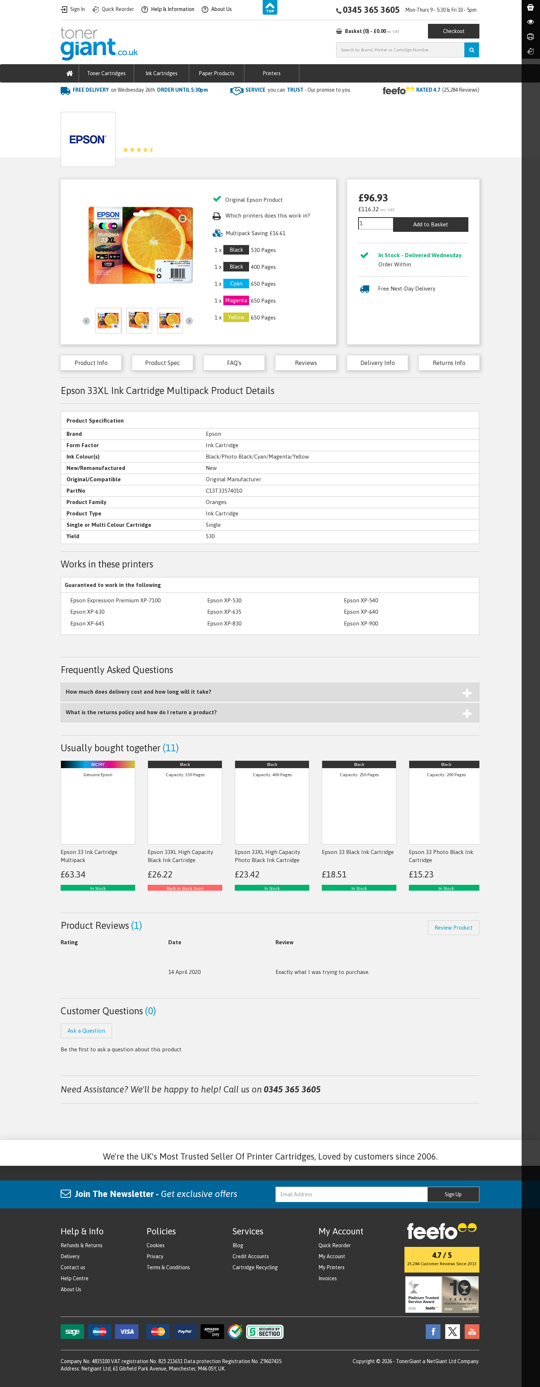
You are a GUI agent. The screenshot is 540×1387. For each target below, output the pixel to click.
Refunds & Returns (81, 1245)
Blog (238, 1245)
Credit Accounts (251, 1256)
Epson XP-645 (87, 623)
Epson (137, 105)
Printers (272, 73)
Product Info (91, 362)
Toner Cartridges (106, 73)
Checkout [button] (454, 31)
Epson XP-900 (361, 623)
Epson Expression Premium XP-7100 (115, 600)
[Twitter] (451, 1331)
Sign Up (453, 1194)
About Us (71, 1289)
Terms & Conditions (168, 1267)
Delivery (70, 1256)
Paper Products (216, 73)
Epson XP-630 (87, 612)
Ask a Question (227, 137)
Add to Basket (430, 224)
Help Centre (75, 1278)
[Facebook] (431, 1331)
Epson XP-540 (361, 600)
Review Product (454, 927)
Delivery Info (377, 362)
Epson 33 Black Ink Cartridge (358, 852)
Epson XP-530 (224, 600)
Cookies (156, 1245)
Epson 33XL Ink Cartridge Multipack (199, 105)
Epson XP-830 (224, 623)
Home (68, 105)
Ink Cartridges (161, 73)
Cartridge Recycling (255, 1267)
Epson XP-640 (361, 612)
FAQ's (234, 362)
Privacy (155, 1256)
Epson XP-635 (224, 612)
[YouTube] (470, 1331)
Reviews (306, 362)
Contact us (73, 1267)
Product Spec (162, 362)
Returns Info (449, 362)
